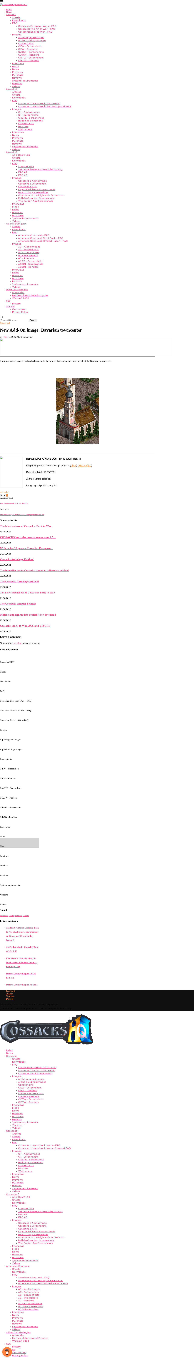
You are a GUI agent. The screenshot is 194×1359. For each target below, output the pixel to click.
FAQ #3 (22, 175)
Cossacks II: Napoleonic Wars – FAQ (39, 103)
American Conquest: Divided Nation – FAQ (43, 240)
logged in (16, 643)
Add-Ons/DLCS (21, 154)
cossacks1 (5, 492)
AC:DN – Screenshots (30, 263)
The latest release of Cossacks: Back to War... (26, 526)
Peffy (6, 337)
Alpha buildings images (32, 40)
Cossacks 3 (11, 152)
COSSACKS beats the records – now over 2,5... (28, 537)
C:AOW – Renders (28, 54)
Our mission (19, 309)
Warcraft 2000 (20, 298)
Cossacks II (11, 89)
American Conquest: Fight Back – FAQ (40, 238)
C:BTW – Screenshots (30, 57)
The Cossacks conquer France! (18, 603)
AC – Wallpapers (28, 255)
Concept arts (25, 43)
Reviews (17, 77)
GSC (8, 301)
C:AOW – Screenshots (31, 51)
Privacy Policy (20, 312)
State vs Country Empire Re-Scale (21, 985)
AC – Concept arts (28, 252)
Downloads (19, 20)
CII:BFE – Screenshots (31, 117)
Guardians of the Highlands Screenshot (41, 195)
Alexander (18, 292)
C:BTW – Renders (28, 60)
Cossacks (11, 14)
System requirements (25, 80)
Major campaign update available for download (28, 614)
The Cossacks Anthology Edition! (19, 581)
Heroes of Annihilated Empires (30, 295)
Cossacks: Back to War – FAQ (35, 31)
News (9, 12)
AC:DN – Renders (28, 266)
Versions (17, 83)
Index (9, 9)
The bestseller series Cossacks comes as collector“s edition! (34, 570)
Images (16, 34)
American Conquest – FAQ (33, 235)
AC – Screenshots (28, 249)
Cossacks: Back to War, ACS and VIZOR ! (25, 625)
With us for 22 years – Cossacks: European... (26, 548)
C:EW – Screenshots (30, 46)
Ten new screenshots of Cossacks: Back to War (27, 592)
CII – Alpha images (29, 112)
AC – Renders (26, 258)
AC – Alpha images (29, 246)
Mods (15, 66)
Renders (23, 126)
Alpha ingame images (31, 37)
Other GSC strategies (17, 289)
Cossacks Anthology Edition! (17, 559)
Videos (16, 86)
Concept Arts (26, 123)
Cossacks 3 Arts (27, 186)
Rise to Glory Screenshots (33, 192)
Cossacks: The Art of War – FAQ (36, 28)
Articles (16, 91)
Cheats (16, 17)
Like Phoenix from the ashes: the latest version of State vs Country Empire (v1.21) (21, 962)
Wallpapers (25, 129)
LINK (73, 465)
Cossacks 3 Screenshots (32, 183)
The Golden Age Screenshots (35, 200)
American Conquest (16, 224)
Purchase (17, 74)
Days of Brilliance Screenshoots (36, 189)
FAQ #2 (22, 172)
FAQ (14, 23)
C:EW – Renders (27, 49)
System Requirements (25, 218)
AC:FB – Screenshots (30, 261)
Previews (17, 72)
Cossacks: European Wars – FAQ (37, 26)
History (16, 303)
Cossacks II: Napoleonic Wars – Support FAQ (44, 106)
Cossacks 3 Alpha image (32, 180)
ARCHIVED (84, 465)
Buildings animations (30, 120)
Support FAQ (26, 166)
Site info (10, 306)
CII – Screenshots (28, 114)
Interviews (18, 63)
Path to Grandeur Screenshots (36, 198)
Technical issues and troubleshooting (40, 169)
